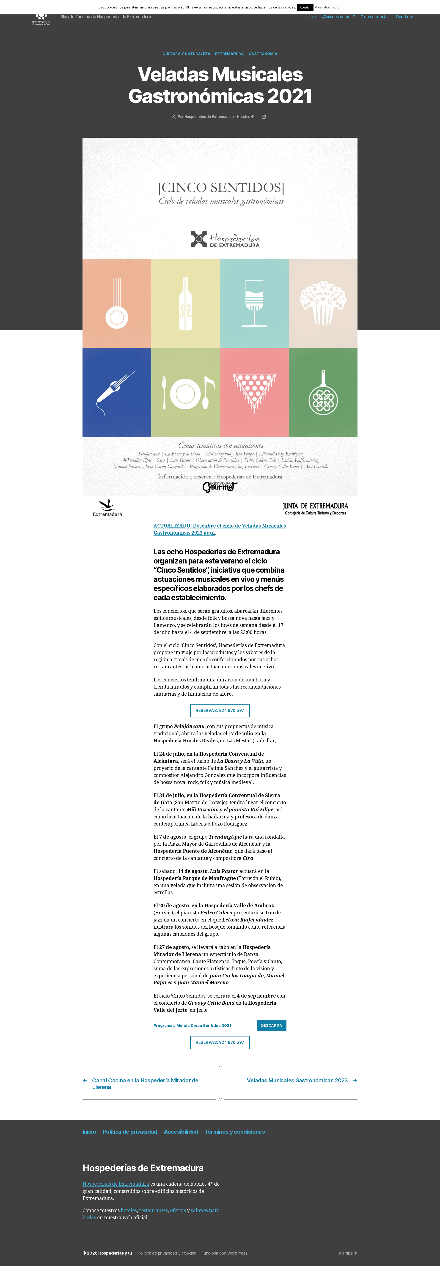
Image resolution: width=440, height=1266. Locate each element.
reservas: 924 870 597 (220, 710)
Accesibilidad (181, 1131)
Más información (327, 7)
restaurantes (153, 1211)
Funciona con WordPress (224, 1253)
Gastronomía (263, 54)
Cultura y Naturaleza (186, 54)
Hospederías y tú (115, 1253)
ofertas (178, 1211)
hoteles (129, 1211)
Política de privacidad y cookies (167, 1253)
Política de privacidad (130, 1131)
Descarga (271, 1025)
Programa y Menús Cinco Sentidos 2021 (192, 1025)
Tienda (401, 16)
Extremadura (229, 54)
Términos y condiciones (235, 1131)
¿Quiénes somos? (338, 16)
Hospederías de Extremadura (115, 1184)
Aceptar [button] (305, 7)
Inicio (311, 16)
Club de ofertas (375, 16)
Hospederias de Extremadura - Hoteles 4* (219, 116)
